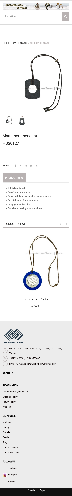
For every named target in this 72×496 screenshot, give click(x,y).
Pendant (7, 437)
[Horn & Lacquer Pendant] (36, 262)
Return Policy (9, 402)
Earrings (7, 427)
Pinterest (12, 481)
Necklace (7, 422)
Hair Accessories (11, 447)
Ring (5, 442)
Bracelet (7, 432)
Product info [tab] (14, 178)
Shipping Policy (10, 397)
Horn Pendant (18, 42)
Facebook (12, 468)
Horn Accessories (11, 452)
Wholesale (8, 407)
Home (6, 42)
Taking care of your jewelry (15, 391)
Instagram (12, 474)
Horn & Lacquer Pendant (36, 299)
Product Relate (15, 224)
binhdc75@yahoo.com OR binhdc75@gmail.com (32, 364)
